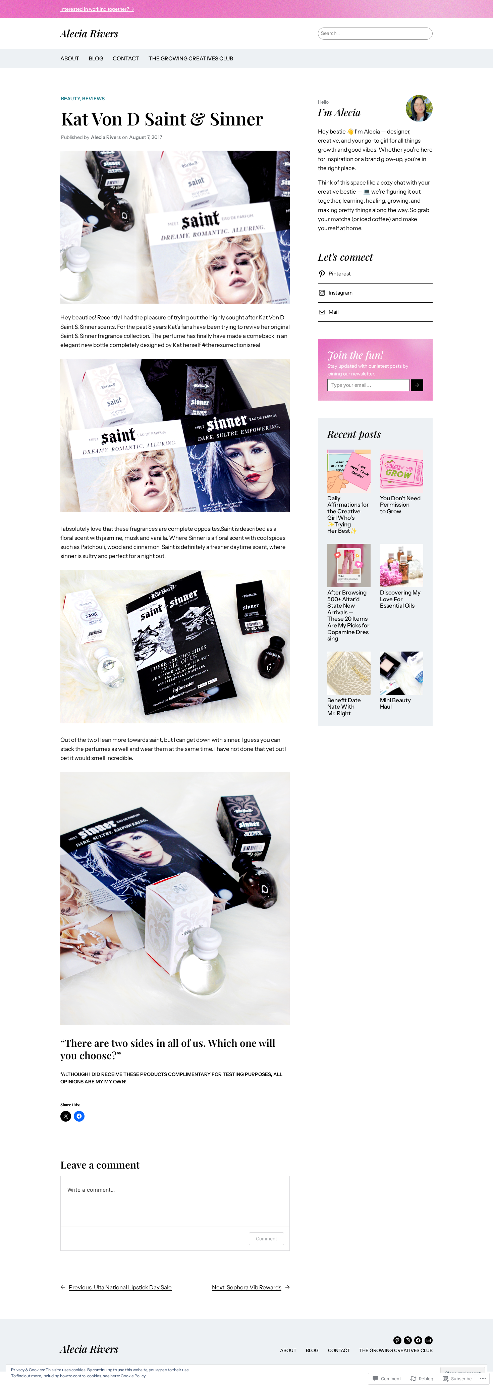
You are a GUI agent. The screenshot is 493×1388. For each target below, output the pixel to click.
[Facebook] (418, 1340)
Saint (66, 326)
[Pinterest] (397, 1340)
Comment (266, 1238)
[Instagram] (408, 1340)
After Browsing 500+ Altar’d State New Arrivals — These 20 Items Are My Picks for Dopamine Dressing (348, 615)
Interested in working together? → (97, 9)
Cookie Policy (133, 1375)
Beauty (70, 99)
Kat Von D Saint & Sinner (162, 118)
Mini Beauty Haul (395, 703)
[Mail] (429, 1340)
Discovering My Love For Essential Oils (400, 599)
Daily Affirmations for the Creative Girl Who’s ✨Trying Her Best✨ (348, 514)
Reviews (93, 99)
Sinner (88, 326)
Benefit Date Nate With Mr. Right (344, 707)
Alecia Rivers (89, 33)
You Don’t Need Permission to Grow (400, 505)
